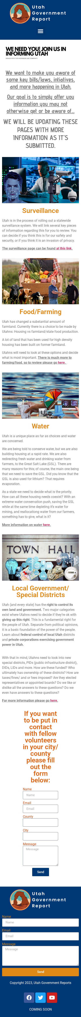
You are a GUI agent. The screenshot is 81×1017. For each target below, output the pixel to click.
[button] (40, 31)
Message (29, 844)
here (61, 363)
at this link (64, 248)
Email (27, 803)
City (25, 830)
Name (27, 789)
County (28, 816)
